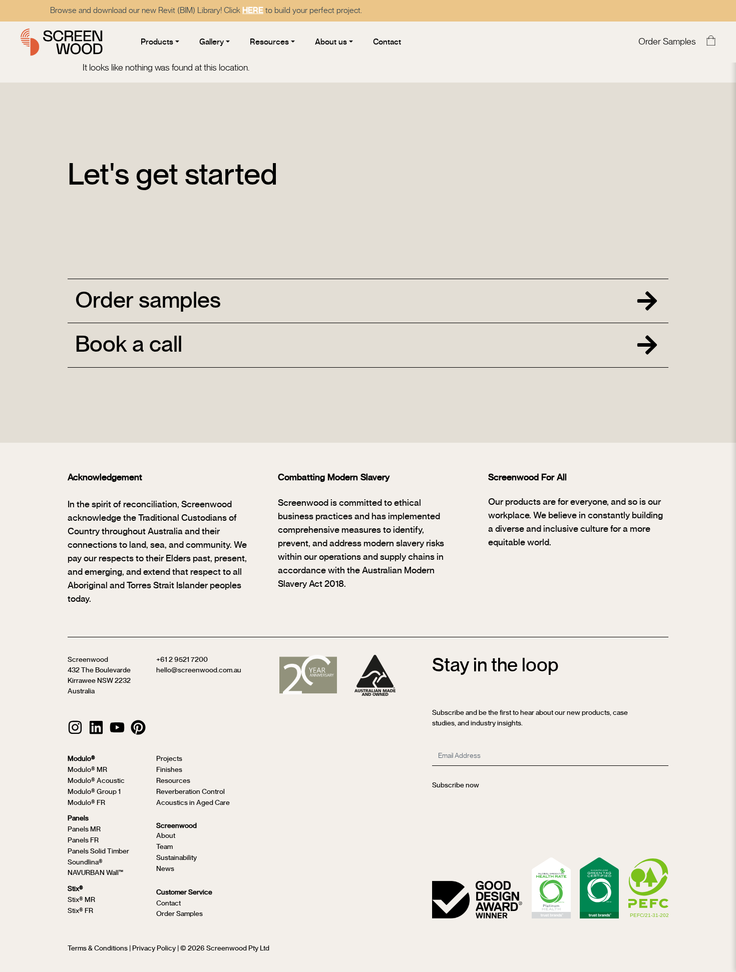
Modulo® (81, 758)
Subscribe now (455, 785)
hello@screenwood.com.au (198, 670)
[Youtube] (117, 727)
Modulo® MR (87, 769)
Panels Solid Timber (98, 851)
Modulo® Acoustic (96, 780)
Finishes (169, 769)
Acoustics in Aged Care (193, 802)
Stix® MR (81, 899)
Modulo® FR (86, 802)
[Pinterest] (138, 727)
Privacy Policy (154, 948)
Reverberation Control (190, 791)
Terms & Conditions (98, 948)
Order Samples (667, 42)
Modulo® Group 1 (94, 791)
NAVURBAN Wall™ (95, 872)
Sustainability (176, 857)
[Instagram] (75, 727)
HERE (252, 11)
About (165, 835)
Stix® (75, 888)
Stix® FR (80, 910)
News (165, 868)
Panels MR (84, 829)
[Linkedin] (96, 727)
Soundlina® (85, 862)
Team (164, 846)
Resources (173, 780)
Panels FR (83, 840)
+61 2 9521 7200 (182, 659)
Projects (169, 758)
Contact (168, 903)
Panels (78, 818)
